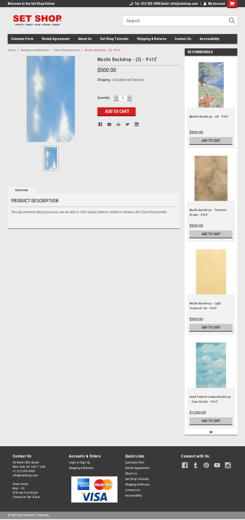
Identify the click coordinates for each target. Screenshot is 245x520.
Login (72, 462)
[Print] (118, 124)
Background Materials (35, 50)
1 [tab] (211, 432)
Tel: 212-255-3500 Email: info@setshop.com (166, 4)
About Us (85, 39)
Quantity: (103, 98)
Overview (21, 190)
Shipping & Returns (151, 39)
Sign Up (85, 462)
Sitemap (43, 515)
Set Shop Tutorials (114, 39)
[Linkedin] (137, 124)
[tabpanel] (211, 104)
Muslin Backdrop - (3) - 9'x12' (103, 50)
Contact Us (183, 39)
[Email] (109, 124)
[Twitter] (127, 124)
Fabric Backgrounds (66, 50)
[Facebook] (100, 124)
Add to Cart (211, 141)
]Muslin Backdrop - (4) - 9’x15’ (209, 116)
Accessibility (209, 39)
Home (12, 50)
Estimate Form (22, 39)
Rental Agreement (56, 39)
